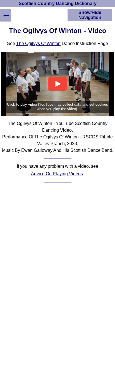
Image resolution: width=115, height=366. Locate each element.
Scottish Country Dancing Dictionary (58, 3)
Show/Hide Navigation (89, 15)
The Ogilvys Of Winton (38, 43)
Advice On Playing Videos (57, 173)
